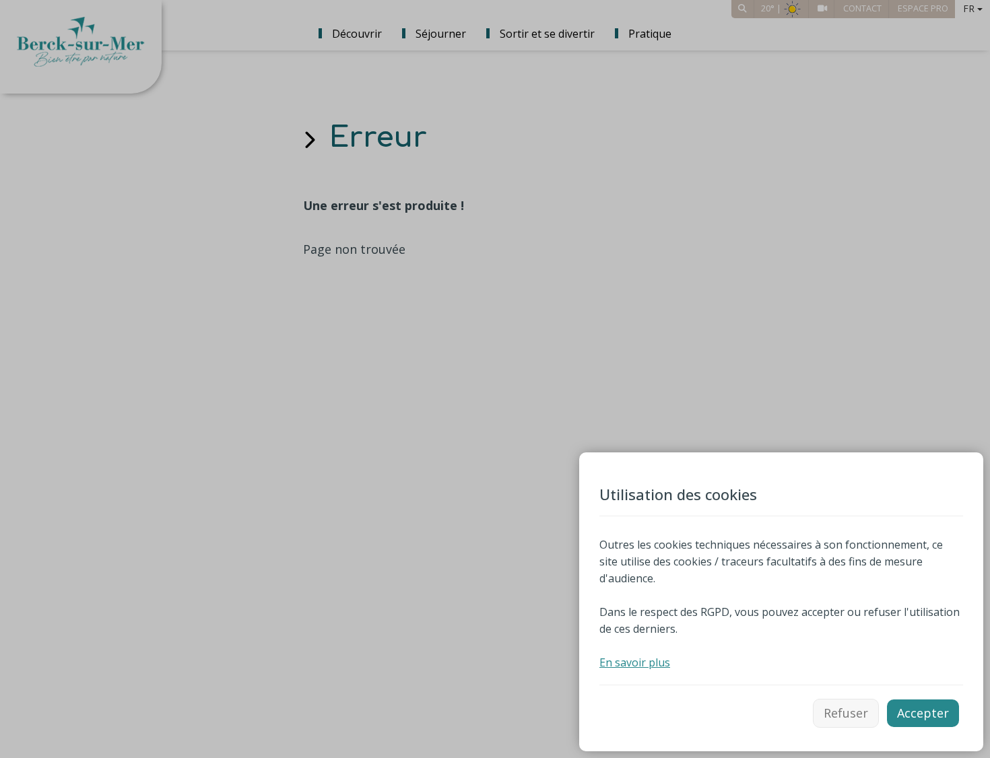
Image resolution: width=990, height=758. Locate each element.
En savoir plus (634, 662)
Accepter (923, 713)
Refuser (846, 713)
